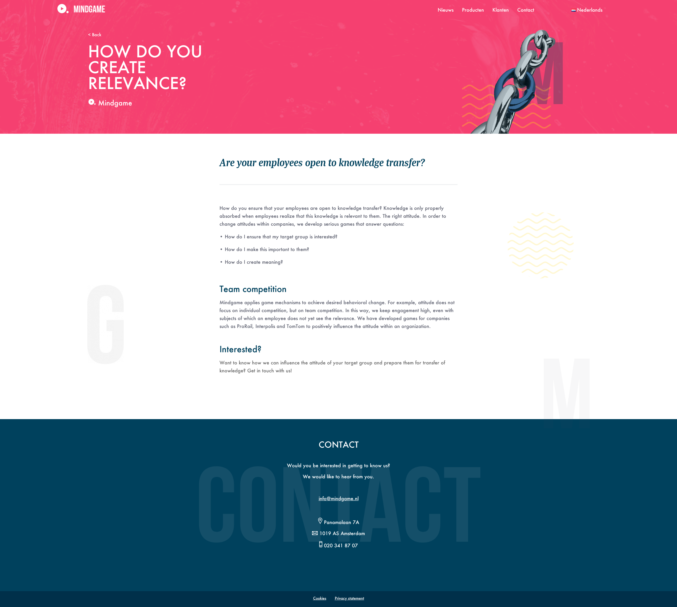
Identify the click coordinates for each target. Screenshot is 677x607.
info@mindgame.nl (339, 498)
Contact (525, 10)
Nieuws (446, 10)
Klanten (500, 10)
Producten (473, 10)
